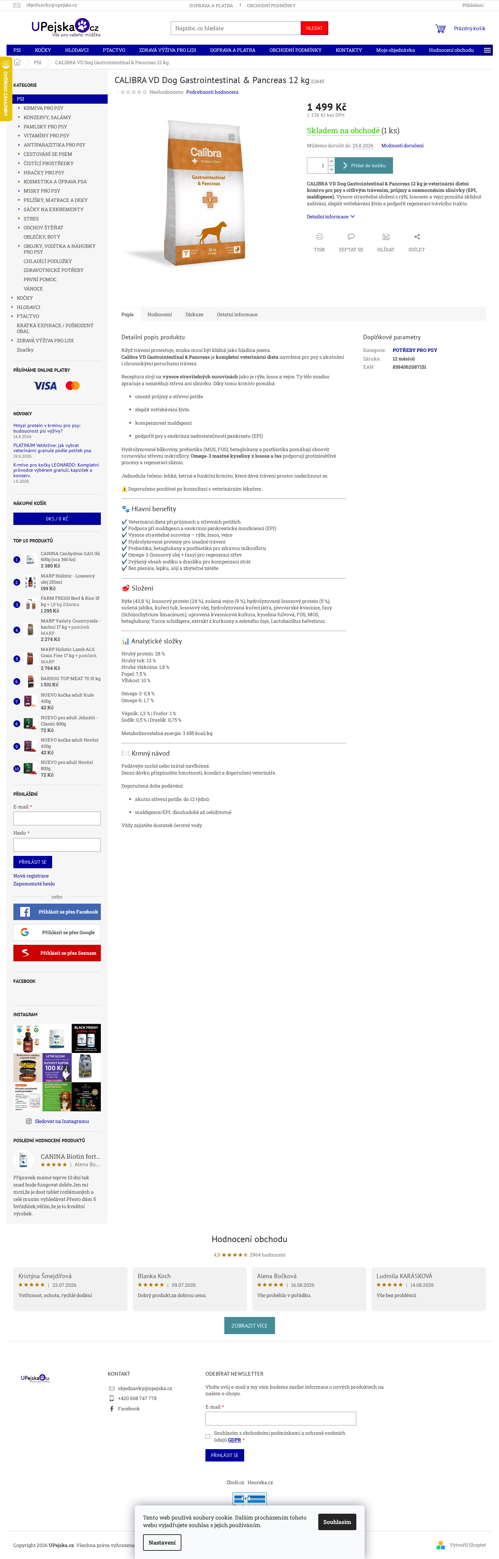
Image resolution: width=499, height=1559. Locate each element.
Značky (25, 349)
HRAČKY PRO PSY (44, 172)
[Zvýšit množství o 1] (331, 161)
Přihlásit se (33, 862)
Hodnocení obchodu (249, 1239)
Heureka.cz (260, 1482)
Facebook (129, 1408)
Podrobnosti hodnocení (212, 92)
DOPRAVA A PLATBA (211, 5)
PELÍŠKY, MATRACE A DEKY (56, 200)
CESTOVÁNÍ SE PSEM (48, 154)
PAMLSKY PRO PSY (45, 126)
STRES (31, 218)
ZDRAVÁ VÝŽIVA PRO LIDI (45, 340)
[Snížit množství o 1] (331, 169)
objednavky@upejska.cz (145, 1388)
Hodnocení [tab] (159, 314)
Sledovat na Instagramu (62, 1121)
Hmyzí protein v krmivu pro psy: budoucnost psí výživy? (46, 428)
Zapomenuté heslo (34, 883)
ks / (57, 519)
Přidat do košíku (368, 165)
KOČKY (25, 298)
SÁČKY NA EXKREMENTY (54, 209)
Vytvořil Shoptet (468, 1544)
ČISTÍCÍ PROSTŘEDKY (49, 163)
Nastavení (162, 1542)
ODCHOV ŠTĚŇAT (43, 227)
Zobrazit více (249, 1325)
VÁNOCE (33, 288)
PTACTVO (28, 316)
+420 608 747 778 (137, 1398)
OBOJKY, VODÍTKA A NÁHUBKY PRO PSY (60, 249)
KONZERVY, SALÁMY (47, 117)
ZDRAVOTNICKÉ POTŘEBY (54, 270)
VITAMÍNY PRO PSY (46, 135)
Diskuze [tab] (194, 314)
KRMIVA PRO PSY (43, 108)
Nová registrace (31, 875)
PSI (20, 98)
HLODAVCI (28, 307)
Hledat (314, 28)
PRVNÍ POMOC (40, 279)
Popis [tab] (127, 314)
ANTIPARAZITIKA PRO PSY (54, 144)
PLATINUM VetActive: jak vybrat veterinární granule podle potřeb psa (52, 448)
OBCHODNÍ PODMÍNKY (271, 5)
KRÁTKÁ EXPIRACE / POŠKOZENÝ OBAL (55, 328)
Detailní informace (327, 216)
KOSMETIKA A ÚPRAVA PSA (55, 181)
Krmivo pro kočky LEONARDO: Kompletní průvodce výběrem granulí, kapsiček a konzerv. (56, 470)
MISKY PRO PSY (42, 190)
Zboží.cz (235, 1482)
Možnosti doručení (402, 145)
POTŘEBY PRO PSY (415, 350)
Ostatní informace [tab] (237, 314)
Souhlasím (337, 1521)
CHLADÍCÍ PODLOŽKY (48, 261)
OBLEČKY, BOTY (42, 236)
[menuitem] (17, 50)
